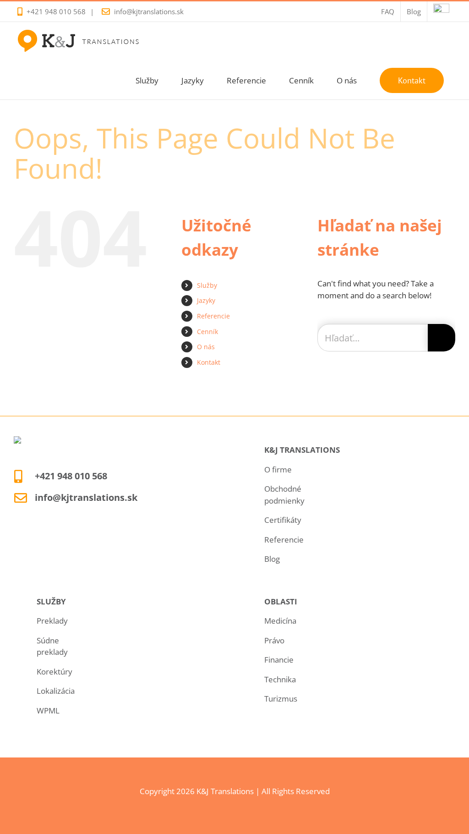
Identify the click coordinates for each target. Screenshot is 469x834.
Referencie (213, 316)
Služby (207, 285)
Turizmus (280, 698)
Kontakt (208, 362)
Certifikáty (282, 520)
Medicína (280, 620)
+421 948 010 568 (56, 11)
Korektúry (54, 671)
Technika (280, 679)
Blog (272, 559)
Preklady (52, 620)
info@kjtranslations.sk (149, 11)
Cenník (207, 331)
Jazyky (206, 300)
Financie (279, 659)
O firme (278, 469)
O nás (206, 346)
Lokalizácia (56, 691)
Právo (274, 640)
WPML (48, 710)
